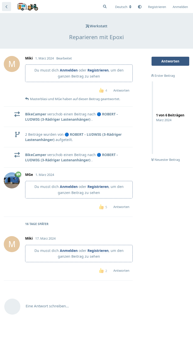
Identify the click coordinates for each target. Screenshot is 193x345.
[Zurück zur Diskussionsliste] (6, 6)
